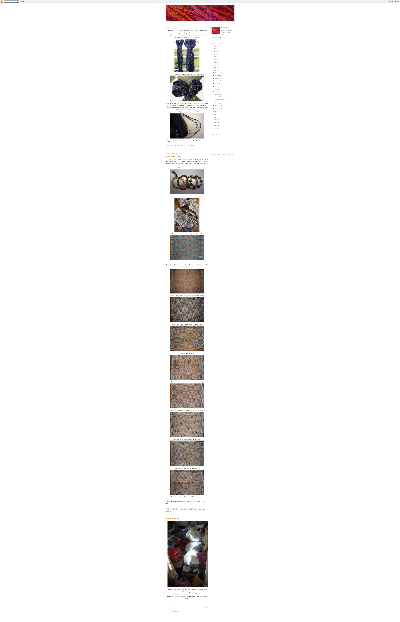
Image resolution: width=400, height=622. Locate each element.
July (216, 83)
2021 (215, 57)
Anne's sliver (170, 27)
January (217, 108)
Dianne (225, 27)
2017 (215, 68)
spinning (174, 147)
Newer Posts (169, 608)
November (218, 75)
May (216, 89)
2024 (215, 49)
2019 (215, 62)
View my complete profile (220, 37)
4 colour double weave (179, 509)
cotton (190, 509)
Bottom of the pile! (173, 518)
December (218, 73)
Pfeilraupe (185, 141)
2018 (215, 65)
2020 (215, 59)
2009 (215, 128)
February (218, 106)
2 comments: (190, 145)
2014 (215, 114)
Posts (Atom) (177, 612)
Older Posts (205, 608)
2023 (215, 51)
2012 (215, 120)
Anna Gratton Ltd (194, 37)
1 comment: (190, 508)
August (217, 81)
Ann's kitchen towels (173, 156)
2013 (215, 117)
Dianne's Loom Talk (200, 9)
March (217, 103)
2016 (215, 70)
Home (187, 608)
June (216, 86)
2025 (215, 46)
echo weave (198, 509)
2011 (215, 122)
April (217, 92)
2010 (215, 125)
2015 (215, 112)
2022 (215, 54)
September (218, 78)
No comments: (191, 601)
